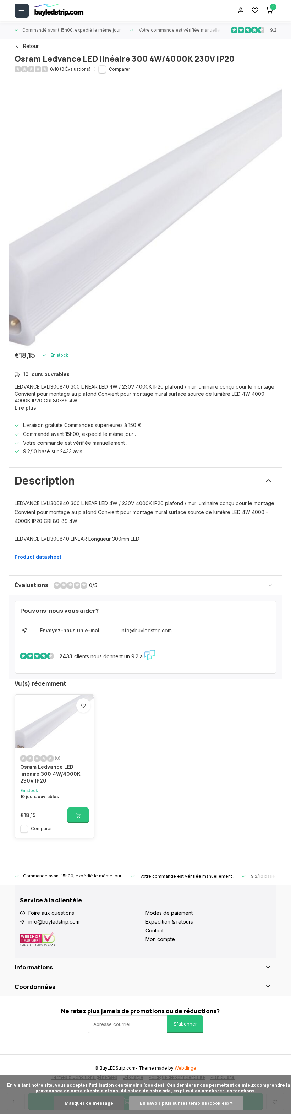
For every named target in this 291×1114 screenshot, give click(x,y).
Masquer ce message (89, 1103)
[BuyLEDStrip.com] (59, 10)
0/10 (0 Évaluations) (70, 69)
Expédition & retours (169, 922)
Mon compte (160, 939)
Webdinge (185, 1068)
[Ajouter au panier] (78, 815)
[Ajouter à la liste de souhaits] (83, 705)
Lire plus (25, 408)
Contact (155, 931)
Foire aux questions (51, 913)
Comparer (119, 69)
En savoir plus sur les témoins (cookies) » (186, 1103)
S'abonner (185, 1024)
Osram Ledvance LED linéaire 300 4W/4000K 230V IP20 (50, 774)
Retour (31, 46)
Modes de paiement (169, 913)
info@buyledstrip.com (146, 630)
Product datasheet (38, 557)
